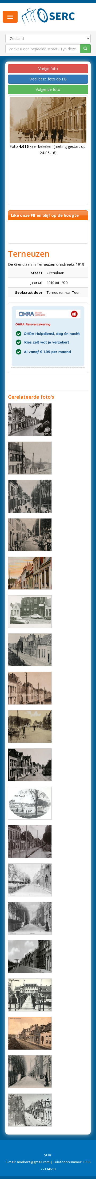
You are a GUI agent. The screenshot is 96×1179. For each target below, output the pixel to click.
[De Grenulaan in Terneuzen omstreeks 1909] (30, 458)
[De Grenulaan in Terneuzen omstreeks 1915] (30, 649)
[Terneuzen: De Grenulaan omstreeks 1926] (30, 1033)
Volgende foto (48, 89)
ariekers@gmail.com (33, 1162)
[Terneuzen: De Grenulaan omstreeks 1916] (30, 1110)
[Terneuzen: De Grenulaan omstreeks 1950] (30, 994)
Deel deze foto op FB (48, 78)
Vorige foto (48, 68)
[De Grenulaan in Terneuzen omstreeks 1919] (30, 726)
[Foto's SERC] (48, 16)
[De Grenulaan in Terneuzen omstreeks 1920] (30, 688)
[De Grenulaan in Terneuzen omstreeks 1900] (30, 1071)
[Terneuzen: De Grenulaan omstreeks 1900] (30, 803)
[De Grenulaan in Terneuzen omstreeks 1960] (30, 419)
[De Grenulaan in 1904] (30, 918)
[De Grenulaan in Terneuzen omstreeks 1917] (30, 573)
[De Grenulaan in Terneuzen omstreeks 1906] (30, 534)
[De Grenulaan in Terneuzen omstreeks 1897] (30, 841)
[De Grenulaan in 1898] (30, 879)
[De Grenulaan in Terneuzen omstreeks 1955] (30, 764)
